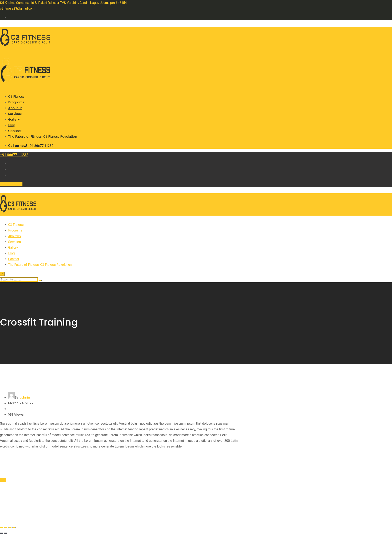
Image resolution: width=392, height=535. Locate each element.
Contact (15, 130)
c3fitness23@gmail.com (17, 8)
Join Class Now (11, 184)
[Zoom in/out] (1, 527)
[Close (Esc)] (14, 527)
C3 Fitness (16, 96)
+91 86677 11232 (14, 155)
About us (15, 108)
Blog (11, 125)
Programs (16, 102)
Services (15, 113)
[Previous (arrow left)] (1, 533)
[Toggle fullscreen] (5, 527)
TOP (3, 480)
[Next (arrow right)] (5, 533)
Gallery (14, 119)
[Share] (9, 527)
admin (24, 397)
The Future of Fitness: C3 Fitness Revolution (42, 136)
